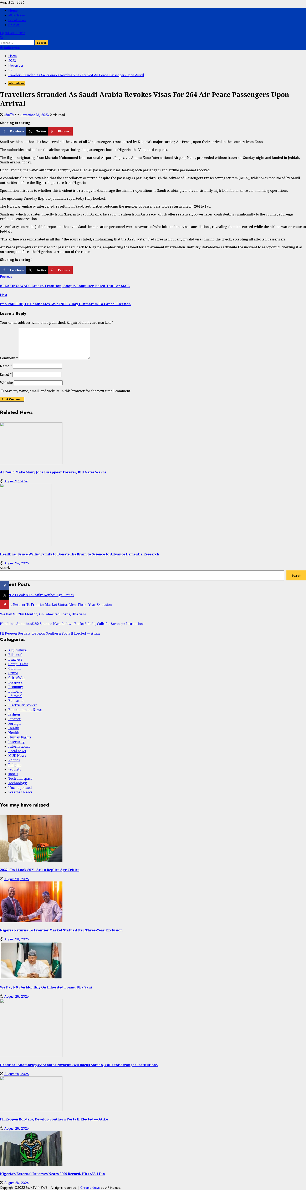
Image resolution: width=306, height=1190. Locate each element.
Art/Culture (17, 650)
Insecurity (16, 741)
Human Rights (19, 737)
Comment (9, 358)
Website (6, 382)
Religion (14, 764)
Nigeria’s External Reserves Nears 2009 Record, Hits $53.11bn (52, 1173)
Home (13, 10)
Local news (17, 20)
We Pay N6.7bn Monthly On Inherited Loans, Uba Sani (43, 614)
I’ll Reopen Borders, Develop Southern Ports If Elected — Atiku (50, 633)
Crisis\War (16, 677)
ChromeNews (90, 1187)
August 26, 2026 (16, 563)
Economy (15, 687)
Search (5, 568)
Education (16, 700)
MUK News (17, 15)
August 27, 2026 (16, 481)
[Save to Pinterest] (4, 604)
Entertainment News (25, 709)
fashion (14, 714)
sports (13, 774)
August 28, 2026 (16, 879)
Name (6, 366)
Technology (17, 783)
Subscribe (11, 47)
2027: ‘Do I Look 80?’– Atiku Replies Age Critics (37, 595)
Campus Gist (18, 664)
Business (15, 659)
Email (6, 374)
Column (14, 668)
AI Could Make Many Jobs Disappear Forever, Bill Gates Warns (53, 472)
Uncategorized (20, 787)
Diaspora (15, 682)
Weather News (20, 792)
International (16, 83)
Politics (14, 24)
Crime (13, 673)
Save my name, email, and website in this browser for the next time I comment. (68, 391)
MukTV (9, 114)
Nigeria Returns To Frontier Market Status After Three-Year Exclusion (56, 604)
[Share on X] (4, 595)
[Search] (1, 37)
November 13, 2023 (35, 114)
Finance (14, 719)
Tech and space (20, 778)
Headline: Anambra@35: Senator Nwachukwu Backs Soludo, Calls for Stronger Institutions (72, 623)
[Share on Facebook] (4, 585)
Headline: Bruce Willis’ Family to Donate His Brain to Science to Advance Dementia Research (79, 554)
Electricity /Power (22, 705)
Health (13, 728)
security (14, 769)
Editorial (15, 691)
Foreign (14, 723)
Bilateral (15, 654)
